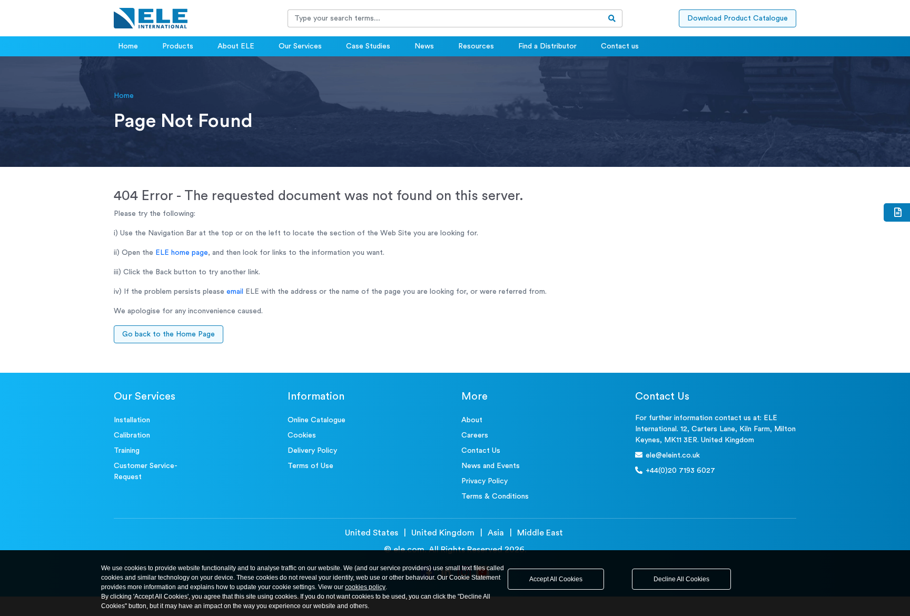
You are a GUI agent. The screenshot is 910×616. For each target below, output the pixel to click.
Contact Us (480, 450)
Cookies (302, 435)
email (234, 291)
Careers (474, 435)
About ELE (235, 46)
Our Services (300, 46)
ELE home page (181, 252)
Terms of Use (310, 466)
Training (127, 450)
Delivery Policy (312, 450)
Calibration (132, 435)
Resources (476, 46)
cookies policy (365, 587)
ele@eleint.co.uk (673, 455)
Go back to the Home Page (168, 334)
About (471, 420)
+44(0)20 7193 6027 (680, 470)
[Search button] (612, 18)
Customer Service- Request (145, 471)
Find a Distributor (547, 46)
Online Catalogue (316, 420)
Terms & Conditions (495, 496)
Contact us (620, 46)
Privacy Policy (484, 481)
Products (177, 46)
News (424, 46)
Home (128, 46)
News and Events (490, 466)
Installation (132, 420)
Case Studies (368, 46)
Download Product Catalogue (737, 18)
